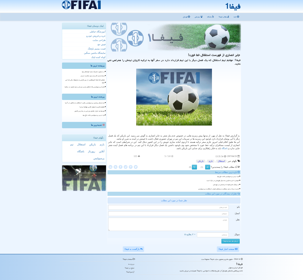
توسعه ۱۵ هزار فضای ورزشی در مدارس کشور (89, 111)
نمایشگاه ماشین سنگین (95, 53)
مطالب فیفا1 (223, 16)
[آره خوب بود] (207, 167)
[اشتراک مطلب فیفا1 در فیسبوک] (120, 167)
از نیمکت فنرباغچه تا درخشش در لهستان (226, 184)
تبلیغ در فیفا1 (129, 268)
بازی (211, 161)
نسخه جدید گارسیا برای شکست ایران (93, 75)
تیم (71, 144)
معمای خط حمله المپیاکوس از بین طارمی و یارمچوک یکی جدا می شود (85, 81)
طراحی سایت (99, 40)
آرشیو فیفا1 (130, 272)
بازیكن (201, 161)
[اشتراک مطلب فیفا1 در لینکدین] (110, 167)
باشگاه (209, 16)
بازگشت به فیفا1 (132, 249)
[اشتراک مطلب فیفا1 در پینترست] (130, 167)
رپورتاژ (91, 151)
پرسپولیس (98, 158)
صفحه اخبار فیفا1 (226, 249)
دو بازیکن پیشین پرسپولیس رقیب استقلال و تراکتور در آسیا (85, 102)
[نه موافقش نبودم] (194, 167)
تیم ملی (197, 16)
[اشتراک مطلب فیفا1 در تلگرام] (125, 167)
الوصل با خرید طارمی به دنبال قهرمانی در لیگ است (223, 180)
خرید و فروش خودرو (96, 36)
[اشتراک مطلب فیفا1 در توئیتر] (136, 167)
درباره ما (131, 264)
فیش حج (102, 44)
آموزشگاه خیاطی (98, 31)
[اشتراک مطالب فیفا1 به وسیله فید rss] (115, 167)
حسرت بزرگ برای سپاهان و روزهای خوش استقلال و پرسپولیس (218, 188)
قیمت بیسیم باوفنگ (97, 49)
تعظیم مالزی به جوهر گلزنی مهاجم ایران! (92, 106)
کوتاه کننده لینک (98, 57)
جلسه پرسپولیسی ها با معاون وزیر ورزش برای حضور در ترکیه (85, 86)
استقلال (221, 161)
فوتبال (185, 16)
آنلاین (101, 151)
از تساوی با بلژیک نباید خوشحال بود (93, 71)
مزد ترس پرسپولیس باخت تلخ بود (228, 176)
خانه (235, 16)
